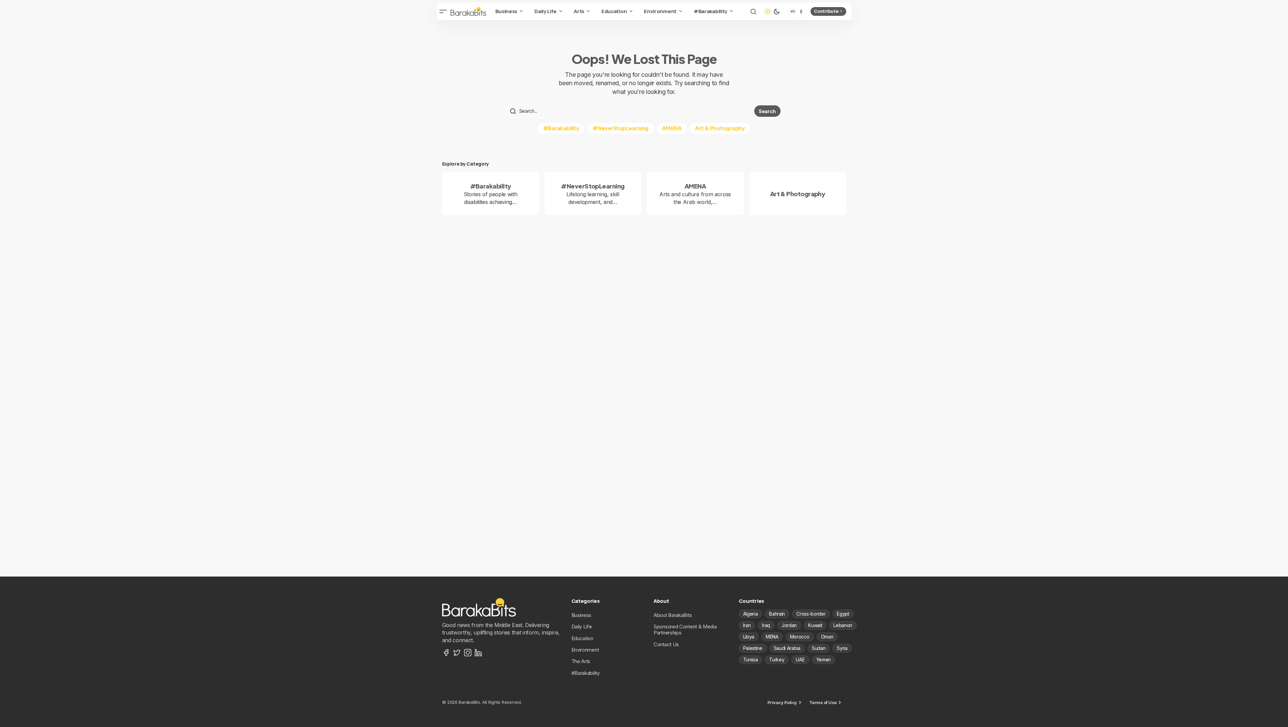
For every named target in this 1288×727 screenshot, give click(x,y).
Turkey (776, 659)
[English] (793, 11)
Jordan (789, 625)
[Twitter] (457, 652)
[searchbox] (631, 111)
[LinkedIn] (478, 652)
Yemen (823, 659)
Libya (748, 636)
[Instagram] (467, 652)
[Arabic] (801, 11)
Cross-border (810, 614)
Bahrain (777, 614)
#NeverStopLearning (620, 128)
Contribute (826, 11)
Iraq (766, 625)
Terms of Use (823, 702)
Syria (842, 648)
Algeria (750, 614)
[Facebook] (446, 652)
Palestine (752, 648)
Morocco (800, 636)
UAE (800, 659)
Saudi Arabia (787, 648)
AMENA (672, 128)
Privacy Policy (782, 702)
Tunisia (750, 659)
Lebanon (842, 625)
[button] (443, 11)
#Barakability (561, 128)
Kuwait (815, 625)
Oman (827, 636)
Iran (747, 625)
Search (767, 111)
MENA (772, 636)
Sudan (818, 648)
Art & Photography (720, 128)
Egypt (843, 614)
